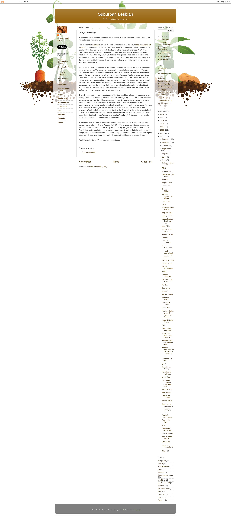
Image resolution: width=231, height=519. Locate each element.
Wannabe (61, 118)
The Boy (161, 494)
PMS (163, 325)
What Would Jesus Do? (167, 429)
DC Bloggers (162, 90)
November (166, 142)
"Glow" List (166, 226)
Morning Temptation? (167, 446)
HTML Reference (164, 57)
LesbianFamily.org (165, 100)
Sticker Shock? (167, 294)
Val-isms (61, 114)
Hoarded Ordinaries (62, 74)
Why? (164, 168)
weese (60, 122)
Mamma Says (167, 389)
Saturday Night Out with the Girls (167, 342)
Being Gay (162, 461)
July (164, 157)
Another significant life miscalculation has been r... (168, 351)
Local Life (161, 480)
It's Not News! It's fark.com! (164, 93)
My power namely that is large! (167, 196)
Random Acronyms (166, 276)
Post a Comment (88, 152)
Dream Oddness (166, 190)
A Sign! (164, 271)
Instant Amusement (167, 267)
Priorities (165, 179)
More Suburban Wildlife (168, 208)
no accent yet (63, 102)
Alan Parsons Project (167, 438)
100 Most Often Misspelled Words (164, 43)
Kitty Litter (62, 85)
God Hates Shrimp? (166, 397)
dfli (123, 510)
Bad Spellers (166, 392)
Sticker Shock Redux (167, 281)
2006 (162, 130)
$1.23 (164, 425)
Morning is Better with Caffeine (167, 335)
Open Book (62, 106)
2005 (162, 133)
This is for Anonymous (167, 416)
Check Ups (166, 201)
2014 (162, 114)
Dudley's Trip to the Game (167, 164)
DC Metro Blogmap (165, 87)
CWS (164, 204)
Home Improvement (165, 475)
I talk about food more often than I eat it (167, 383)
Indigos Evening (168, 260)
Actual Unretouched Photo (63, 61)
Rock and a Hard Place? (167, 247)
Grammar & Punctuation (162, 48)
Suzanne (63, 35)
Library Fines (167, 216)
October (165, 145)
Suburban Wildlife (165, 298)
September (166, 149)
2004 (162, 136)
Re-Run (165, 285)
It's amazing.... (167, 171)
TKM (59, 110)
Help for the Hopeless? (167, 329)
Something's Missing (166, 368)
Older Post (146, 161)
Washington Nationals (162, 69)
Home (116, 161)
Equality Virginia (164, 81)
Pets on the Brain (166, 421)
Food (160, 469)
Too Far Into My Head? (168, 175)
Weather (161, 500)
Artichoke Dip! (167, 401)
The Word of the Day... (166, 373)
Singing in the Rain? (167, 230)
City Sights (166, 442)
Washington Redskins (162, 77)
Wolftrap (95, 45)
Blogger (138, 510)
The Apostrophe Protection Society (164, 53)
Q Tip (164, 364)
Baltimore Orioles (164, 73)
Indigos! (165, 291)
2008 (162, 124)
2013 (162, 117)
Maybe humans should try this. (167, 221)
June (164, 160)
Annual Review (167, 234)
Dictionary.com (163, 39)
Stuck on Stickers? (166, 242)
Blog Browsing (167, 213)
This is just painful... (166, 304)
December (166, 139)
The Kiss (165, 237)
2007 (162, 127)
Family (160, 464)
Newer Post (85, 161)
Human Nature (167, 433)
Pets (159, 491)
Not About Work (164, 489)
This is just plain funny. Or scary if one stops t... (168, 314)
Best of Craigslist (164, 84)
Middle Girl (62, 98)
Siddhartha (166, 288)
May (164, 451)
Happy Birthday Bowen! (167, 321)
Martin (60, 94)
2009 (162, 120)
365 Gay (161, 97)
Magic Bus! (166, 377)
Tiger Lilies (166, 308)
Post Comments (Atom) (98, 167)
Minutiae (161, 486)
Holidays (161, 472)
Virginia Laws (167, 183)
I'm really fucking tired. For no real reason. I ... (167, 254)
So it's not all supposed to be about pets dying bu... (167, 408)
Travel (160, 497)
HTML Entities (163, 60)
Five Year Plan (163, 466)
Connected (166, 186)
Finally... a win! (167, 263)
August (165, 154)
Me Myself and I (164, 483)
